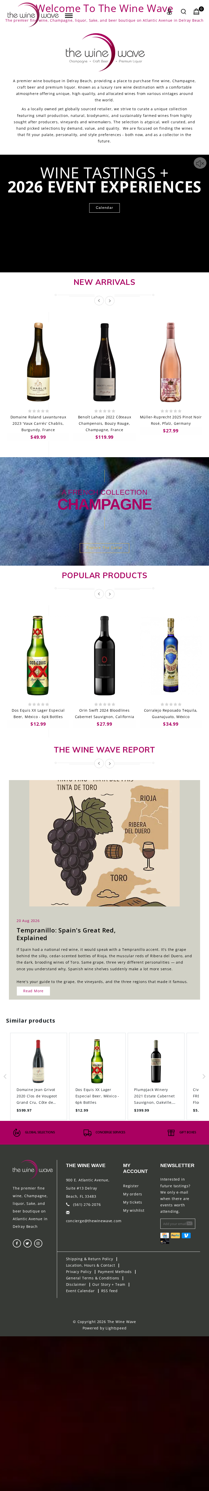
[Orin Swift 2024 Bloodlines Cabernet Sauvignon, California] (104, 655)
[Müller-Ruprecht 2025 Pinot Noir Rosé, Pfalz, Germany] (171, 362)
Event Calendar (80, 1290)
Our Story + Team (108, 1284)
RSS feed (109, 1290)
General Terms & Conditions (93, 1278)
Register (131, 1185)
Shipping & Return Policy (89, 1258)
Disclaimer (76, 1284)
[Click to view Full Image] (99, 838)
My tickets (132, 1202)
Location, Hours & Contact (90, 1265)
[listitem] (38, 1076)
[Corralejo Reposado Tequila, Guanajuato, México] (171, 655)
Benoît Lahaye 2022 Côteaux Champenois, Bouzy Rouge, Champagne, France (104, 423)
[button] (5, 1076)
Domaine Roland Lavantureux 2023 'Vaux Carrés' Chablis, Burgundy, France (38, 423)
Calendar (104, 207)
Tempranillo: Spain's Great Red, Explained (66, 934)
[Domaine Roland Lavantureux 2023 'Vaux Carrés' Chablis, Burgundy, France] (38, 362)
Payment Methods (115, 1271)
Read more (33, 990)
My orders (132, 1194)
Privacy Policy (79, 1271)
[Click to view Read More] (110, 838)
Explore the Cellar (104, 548)
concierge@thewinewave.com (94, 1220)
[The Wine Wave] (33, 15)
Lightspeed (116, 1328)
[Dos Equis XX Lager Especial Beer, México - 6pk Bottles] (38, 655)
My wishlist (134, 1210)
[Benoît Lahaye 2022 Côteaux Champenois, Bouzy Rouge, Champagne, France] (104, 362)
